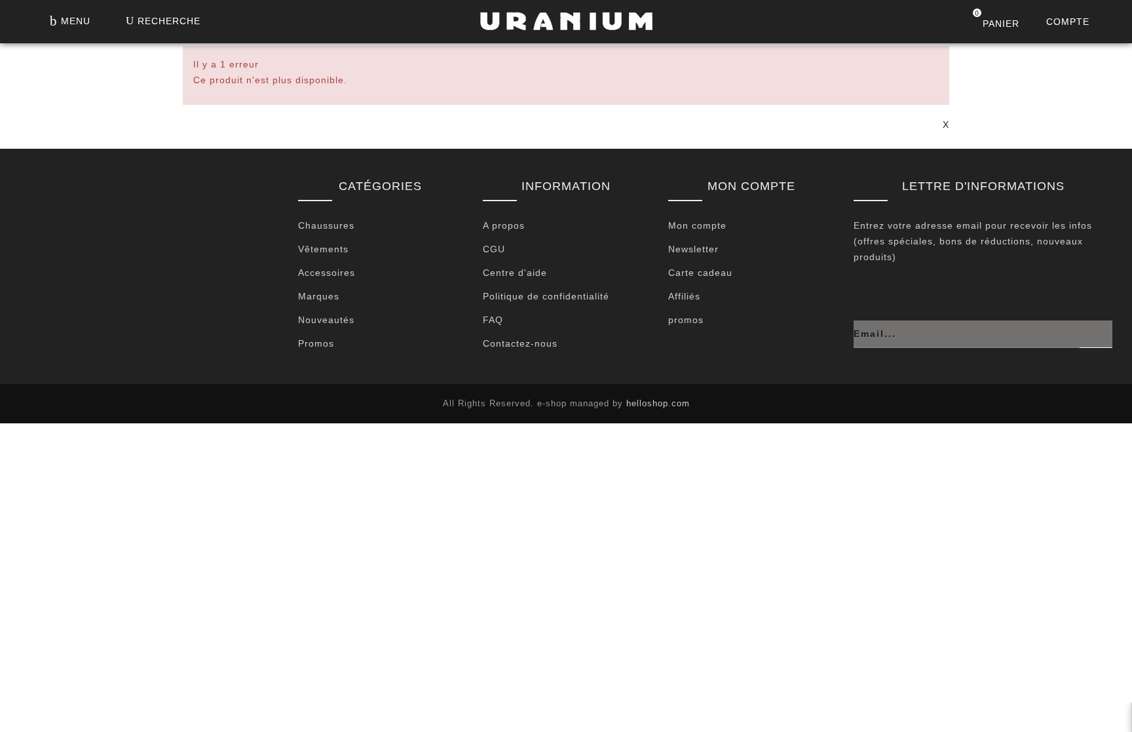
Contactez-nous (520, 343)
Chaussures (326, 225)
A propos (504, 225)
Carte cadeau (700, 272)
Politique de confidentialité (546, 296)
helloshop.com (658, 403)
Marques (318, 296)
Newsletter (693, 249)
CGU (494, 249)
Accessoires (326, 272)
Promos (316, 343)
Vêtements (323, 249)
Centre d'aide (515, 272)
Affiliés (684, 296)
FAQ (493, 320)
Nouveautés (326, 320)
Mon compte (697, 225)
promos (686, 320)
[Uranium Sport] (566, 25)
